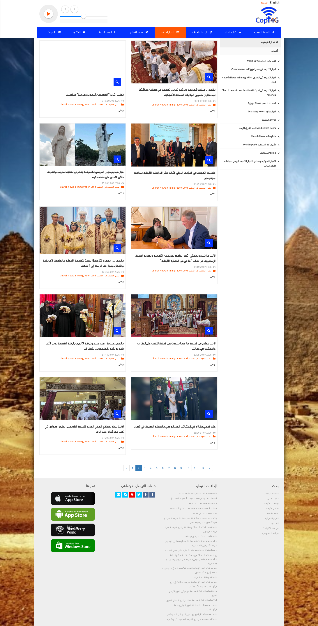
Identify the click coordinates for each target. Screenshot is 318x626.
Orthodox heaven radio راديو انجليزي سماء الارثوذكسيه (195, 607)
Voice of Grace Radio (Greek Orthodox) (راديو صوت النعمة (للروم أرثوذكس (190, 570)
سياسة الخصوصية (270, 533)
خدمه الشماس (272, 513)
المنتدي (275, 523)
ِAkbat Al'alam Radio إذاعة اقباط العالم (198, 493)
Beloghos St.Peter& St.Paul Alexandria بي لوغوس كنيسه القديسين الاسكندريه (191, 543)
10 (187, 468)
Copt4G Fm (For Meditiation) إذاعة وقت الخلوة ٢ (193, 508)
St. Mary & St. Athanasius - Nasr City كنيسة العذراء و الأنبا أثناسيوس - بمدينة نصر (191, 520)
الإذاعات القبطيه (271, 503)
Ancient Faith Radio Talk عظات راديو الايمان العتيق (192, 600)
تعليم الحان (273, 498)
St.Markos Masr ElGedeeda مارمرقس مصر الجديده (191, 550)
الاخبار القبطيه (272, 508)
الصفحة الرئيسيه (271, 493)
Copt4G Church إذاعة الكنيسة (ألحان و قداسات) (194, 498)
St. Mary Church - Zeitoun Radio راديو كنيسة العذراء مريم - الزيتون (191, 529)
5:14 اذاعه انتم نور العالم (205, 513)
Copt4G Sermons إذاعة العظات (202, 503)
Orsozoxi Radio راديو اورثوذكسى (201, 536)
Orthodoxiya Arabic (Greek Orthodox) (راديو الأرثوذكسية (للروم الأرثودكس (194, 584)
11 (195, 468)
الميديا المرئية (272, 518)
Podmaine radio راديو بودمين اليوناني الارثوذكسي (192, 614)
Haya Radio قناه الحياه (206, 577)
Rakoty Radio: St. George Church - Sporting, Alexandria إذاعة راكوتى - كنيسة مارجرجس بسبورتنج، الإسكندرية (191, 559)
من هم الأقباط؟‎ (271, 528)
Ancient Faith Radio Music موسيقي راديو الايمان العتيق (193, 593)
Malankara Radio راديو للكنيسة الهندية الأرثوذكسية (192, 619)
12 (203, 468)
